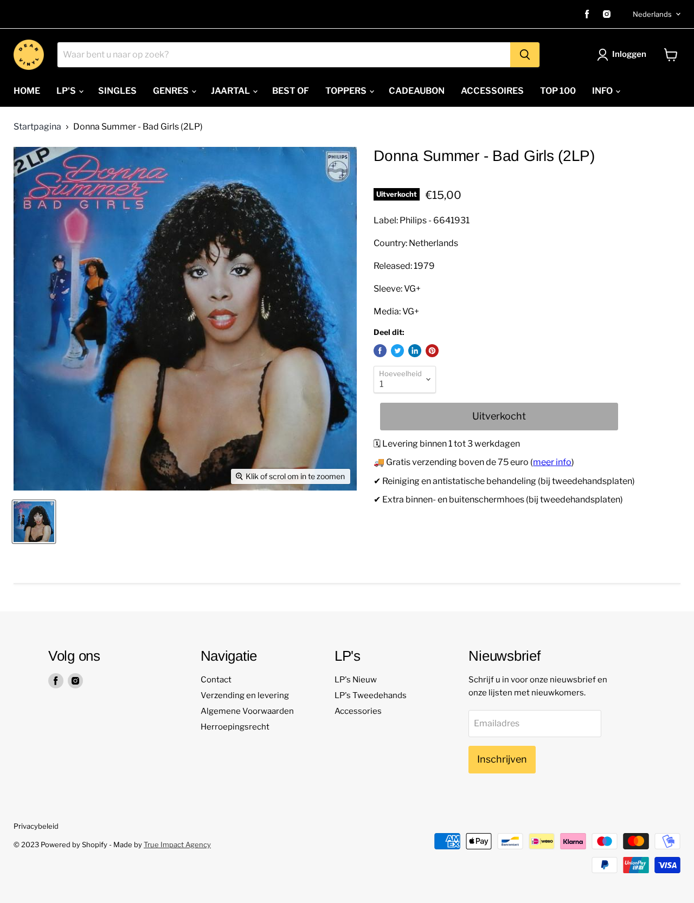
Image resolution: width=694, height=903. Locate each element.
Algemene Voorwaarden (247, 711)
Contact (216, 680)
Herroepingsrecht (235, 727)
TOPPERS (346, 91)
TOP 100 (558, 91)
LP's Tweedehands (371, 695)
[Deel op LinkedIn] (414, 350)
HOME (27, 91)
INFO (603, 91)
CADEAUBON (417, 91)
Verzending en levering (245, 695)
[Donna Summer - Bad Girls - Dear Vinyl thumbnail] (33, 521)
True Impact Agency (177, 844)
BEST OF (290, 91)
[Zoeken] (524, 54)
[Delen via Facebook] (380, 350)
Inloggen (629, 54)
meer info (552, 462)
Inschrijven (502, 759)
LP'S (67, 91)
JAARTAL (231, 91)
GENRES (171, 91)
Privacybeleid (36, 826)
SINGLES (117, 91)
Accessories (358, 711)
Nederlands (652, 14)
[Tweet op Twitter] (397, 350)
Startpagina (37, 127)
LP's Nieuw (356, 680)
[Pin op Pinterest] (432, 350)
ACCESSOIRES (492, 91)
